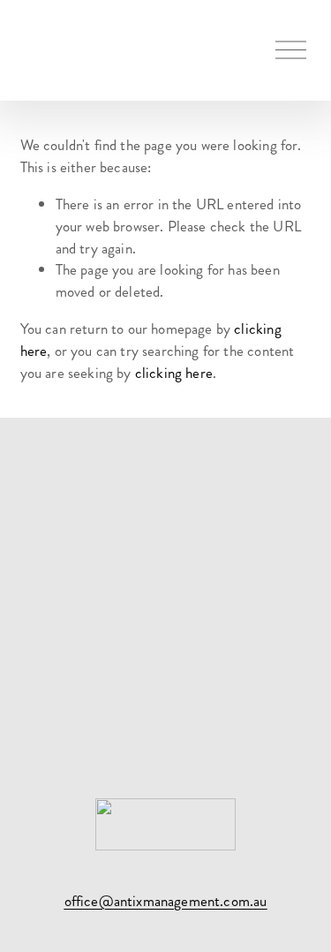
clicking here (174, 372)
